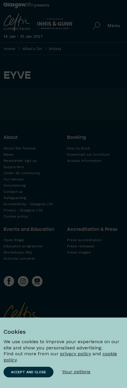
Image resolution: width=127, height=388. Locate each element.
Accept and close (28, 372)
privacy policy (75, 353)
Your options (76, 371)
